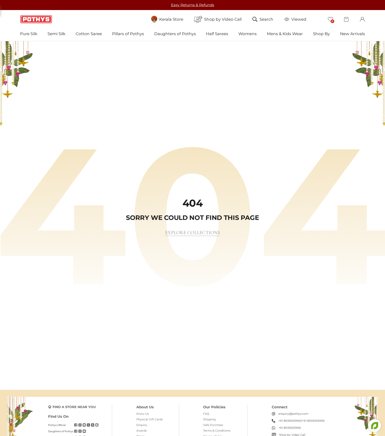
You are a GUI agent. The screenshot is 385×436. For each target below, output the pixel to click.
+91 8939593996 (313, 421)
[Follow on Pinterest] (92, 425)
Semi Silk (56, 34)
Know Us (142, 414)
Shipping (209, 419)
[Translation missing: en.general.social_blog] (96, 425)
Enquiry (141, 425)
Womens (247, 34)
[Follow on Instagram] (80, 425)
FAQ (206, 414)
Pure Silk (28, 34)
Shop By (321, 34)
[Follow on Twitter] (88, 425)
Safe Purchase (213, 425)
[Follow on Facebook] (75, 425)
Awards (141, 430)
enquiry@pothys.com (293, 414)
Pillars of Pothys (128, 34)
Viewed (298, 19)
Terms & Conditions (216, 430)
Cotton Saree (89, 34)
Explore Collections (192, 233)
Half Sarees (217, 34)
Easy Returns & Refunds (190, 5)
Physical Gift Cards (149, 419)
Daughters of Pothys (175, 34)
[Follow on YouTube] (84, 425)
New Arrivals (352, 34)
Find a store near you (74, 407)
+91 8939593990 (289, 421)
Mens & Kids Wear (285, 34)
